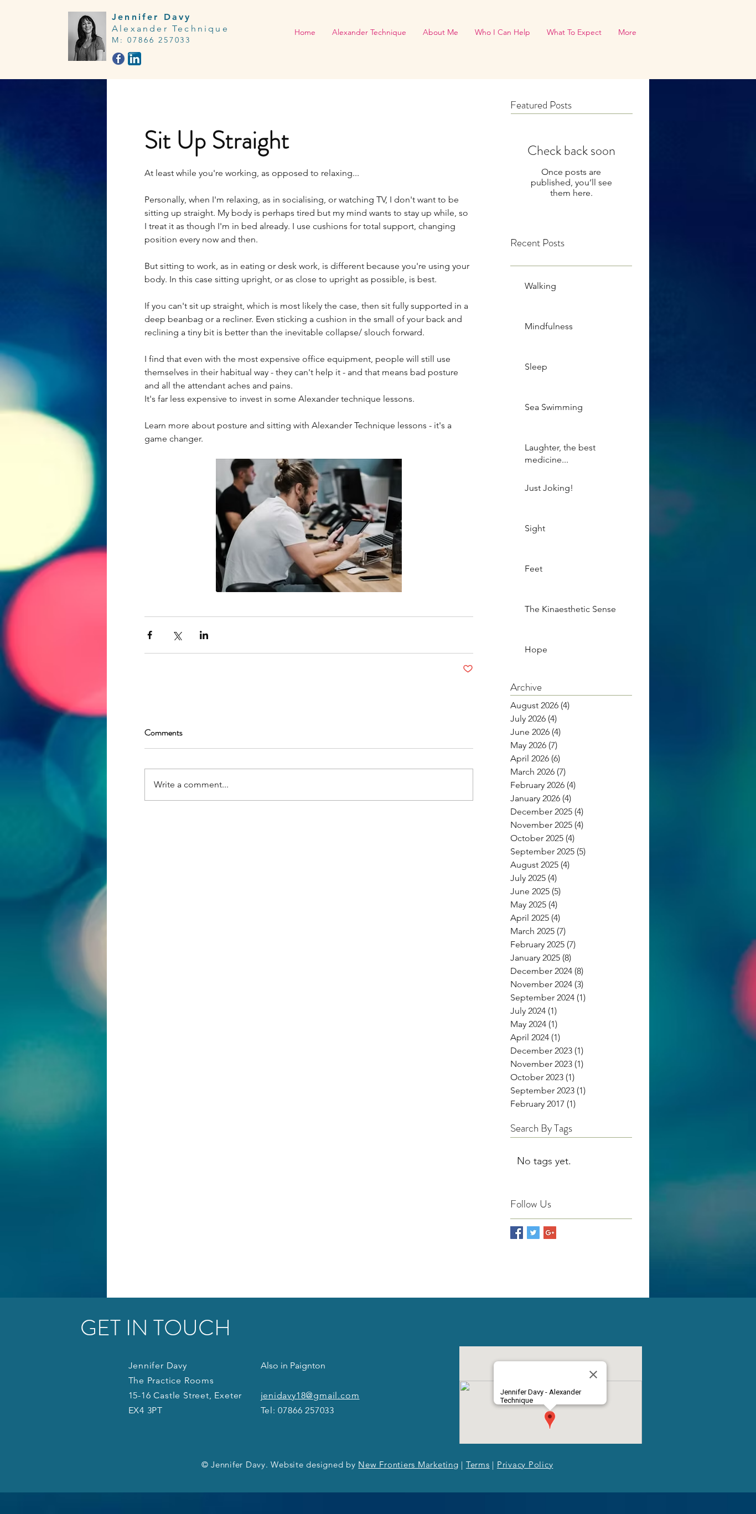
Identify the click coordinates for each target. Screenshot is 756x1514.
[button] (502, 32)
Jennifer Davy (151, 17)
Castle (166, 1395)
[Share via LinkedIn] (204, 635)
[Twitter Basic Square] (533, 1232)
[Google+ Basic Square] (549, 1232)
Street (196, 1395)
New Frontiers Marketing (408, 1464)
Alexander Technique (170, 28)
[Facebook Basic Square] (516, 1232)
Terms (478, 1464)
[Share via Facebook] (149, 635)
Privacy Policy (525, 1464)
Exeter (228, 1395)
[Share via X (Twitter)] (177, 635)
